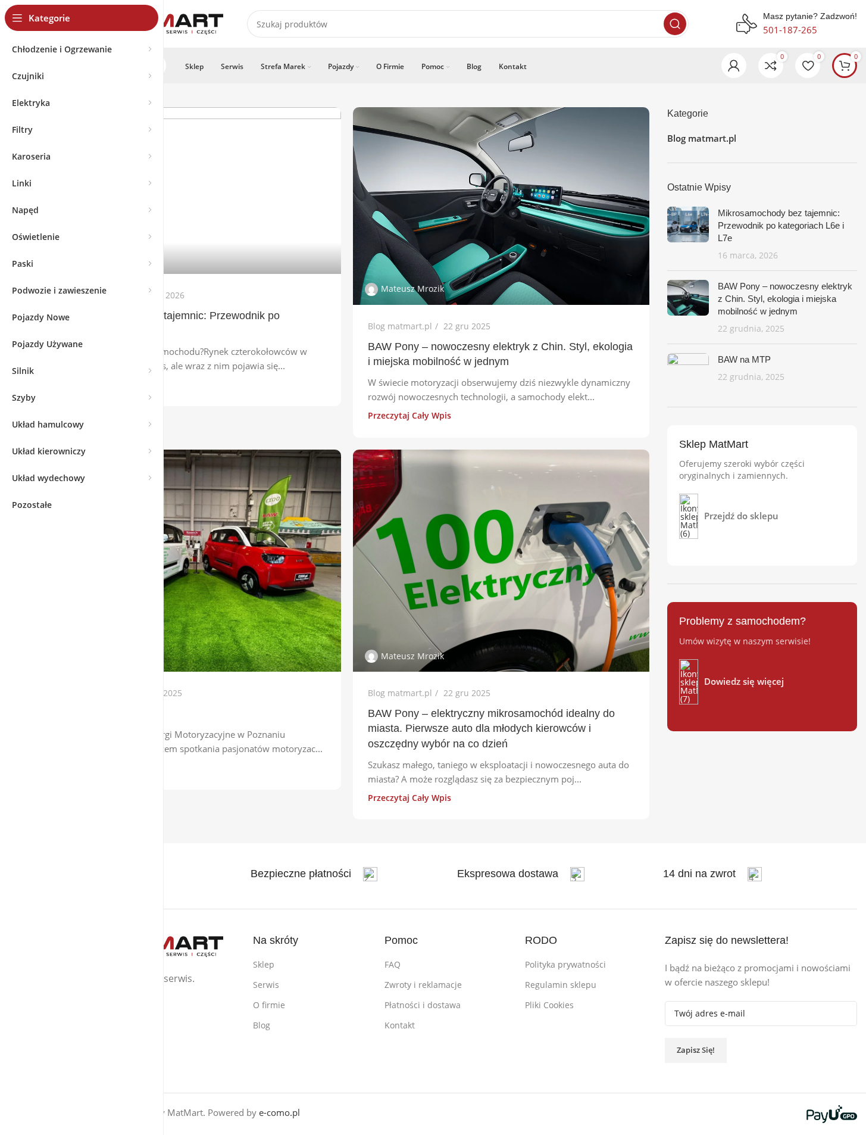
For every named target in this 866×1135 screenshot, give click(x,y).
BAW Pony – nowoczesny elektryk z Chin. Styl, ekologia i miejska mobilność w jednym (785, 298)
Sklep (263, 964)
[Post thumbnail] (688, 234)
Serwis (266, 984)
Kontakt (399, 1025)
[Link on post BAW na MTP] (193, 561)
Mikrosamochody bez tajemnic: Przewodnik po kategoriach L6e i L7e (781, 225)
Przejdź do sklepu (741, 516)
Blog (261, 1025)
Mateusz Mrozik (412, 288)
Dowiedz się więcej (744, 681)
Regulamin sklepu (560, 984)
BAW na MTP (744, 359)
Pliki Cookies (549, 1005)
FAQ (392, 964)
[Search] (675, 24)
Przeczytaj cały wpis (409, 415)
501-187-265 (790, 30)
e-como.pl (279, 1112)
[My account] (733, 65)
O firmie (269, 1005)
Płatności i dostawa (422, 1005)
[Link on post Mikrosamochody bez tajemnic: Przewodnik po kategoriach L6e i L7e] (193, 190)
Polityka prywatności (565, 964)
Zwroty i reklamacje (423, 984)
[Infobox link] (314, 874)
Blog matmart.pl (400, 326)
